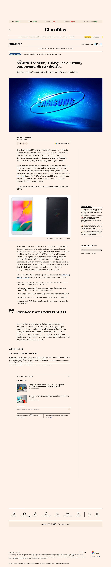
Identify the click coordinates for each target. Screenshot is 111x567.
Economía (37, 37)
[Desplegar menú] (10, 29)
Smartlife (15, 44)
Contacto (10, 563)
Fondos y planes (51, 37)
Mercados (31, 37)
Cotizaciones (43, 37)
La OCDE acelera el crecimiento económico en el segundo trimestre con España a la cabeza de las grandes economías (91, 212)
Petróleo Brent (48, 21)
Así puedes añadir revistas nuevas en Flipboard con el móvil (49, 397)
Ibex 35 (14, 21)
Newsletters (59, 563)
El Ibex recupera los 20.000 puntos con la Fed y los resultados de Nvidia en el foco (41, 54)
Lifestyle (63, 48)
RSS (56, 563)
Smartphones (41, 48)
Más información (21, 417)
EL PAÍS (71, 36)
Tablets (47, 48)
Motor (67, 48)
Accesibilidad (49, 563)
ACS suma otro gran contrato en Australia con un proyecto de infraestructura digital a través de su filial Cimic (91, 219)
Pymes (71, 48)
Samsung (19, 60)
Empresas (30, 409)
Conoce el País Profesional (55, 524)
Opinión (66, 37)
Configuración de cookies (30, 563)
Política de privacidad (40, 563)
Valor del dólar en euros (88, 21)
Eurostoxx (87, 253)
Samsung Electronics (22, 409)
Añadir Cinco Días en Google (63, 143)
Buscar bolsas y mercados (89, 245)
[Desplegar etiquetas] (69, 409)
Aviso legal (15, 563)
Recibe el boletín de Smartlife (26, 376)
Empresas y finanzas (23, 37)
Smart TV (52, 48)
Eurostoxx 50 (67, 21)
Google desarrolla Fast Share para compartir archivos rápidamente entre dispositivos (46, 385)
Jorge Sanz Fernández (24, 137)
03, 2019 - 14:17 (22, 139)
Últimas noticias (59, 37)
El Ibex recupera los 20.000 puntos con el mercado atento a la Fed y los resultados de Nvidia (91, 226)
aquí (51, 417)
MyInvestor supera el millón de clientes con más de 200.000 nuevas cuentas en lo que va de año (91, 233)
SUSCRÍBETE (88, 37)
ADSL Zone (97, 44)
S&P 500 (30, 21)
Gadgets (57, 48)
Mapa (53, 563)
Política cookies (21, 563)
